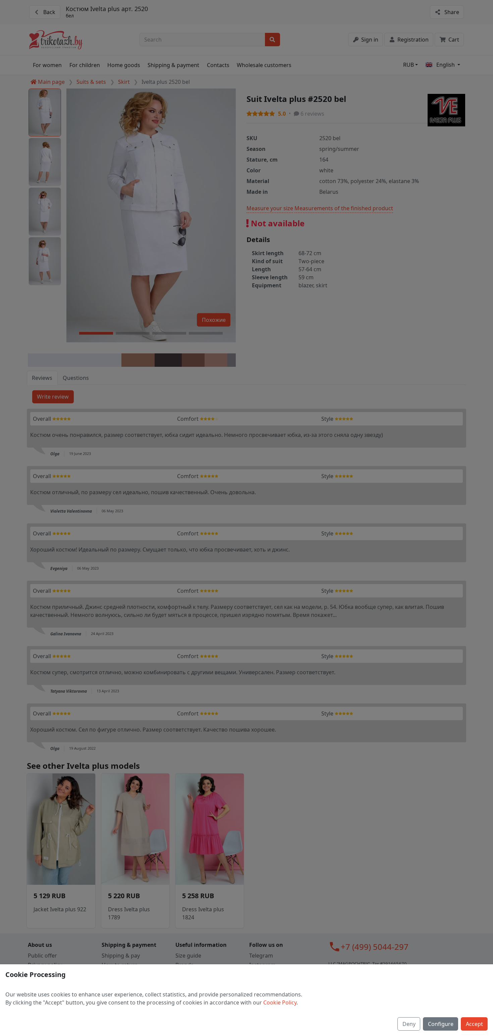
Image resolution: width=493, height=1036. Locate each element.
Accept (474, 1024)
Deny (409, 1024)
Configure (440, 1024)
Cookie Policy (279, 1002)
